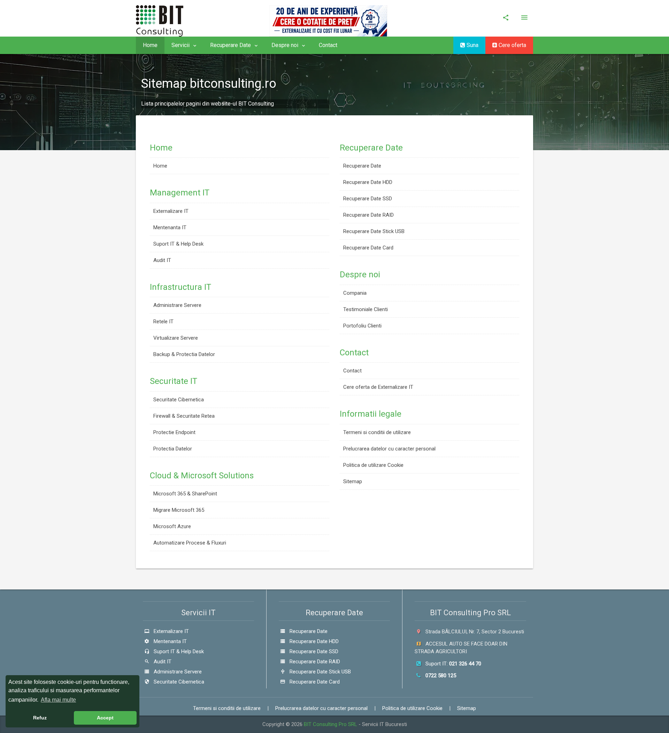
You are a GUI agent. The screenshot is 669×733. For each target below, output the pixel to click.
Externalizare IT (171, 211)
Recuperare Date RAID (368, 215)
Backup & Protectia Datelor (184, 354)
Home (150, 45)
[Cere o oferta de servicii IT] (331, 18)
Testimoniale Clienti (365, 309)
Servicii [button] (181, 45)
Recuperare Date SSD (367, 198)
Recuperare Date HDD (367, 182)
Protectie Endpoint (174, 432)
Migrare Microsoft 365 (178, 510)
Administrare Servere (177, 305)
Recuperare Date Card (368, 248)
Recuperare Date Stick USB (374, 231)
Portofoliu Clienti (362, 326)
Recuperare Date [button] (231, 45)
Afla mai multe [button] (58, 700)
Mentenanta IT (169, 227)
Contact (328, 45)
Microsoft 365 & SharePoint (185, 494)
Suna (471, 45)
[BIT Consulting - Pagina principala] (164, 18)
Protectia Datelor (172, 449)
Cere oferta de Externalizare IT (378, 387)
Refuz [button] (40, 717)
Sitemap (352, 481)
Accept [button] (105, 717)
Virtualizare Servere (175, 338)
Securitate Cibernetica (178, 399)
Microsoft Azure (172, 526)
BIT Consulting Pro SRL (331, 724)
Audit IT (162, 260)
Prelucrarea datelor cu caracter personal (389, 449)
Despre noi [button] (285, 45)
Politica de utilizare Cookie (373, 465)
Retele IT (163, 321)
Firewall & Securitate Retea (184, 416)
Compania (355, 293)
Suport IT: (452, 664)
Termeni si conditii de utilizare (377, 432)
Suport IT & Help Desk (178, 244)
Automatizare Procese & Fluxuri (189, 543)
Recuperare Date (362, 166)
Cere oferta (511, 45)
